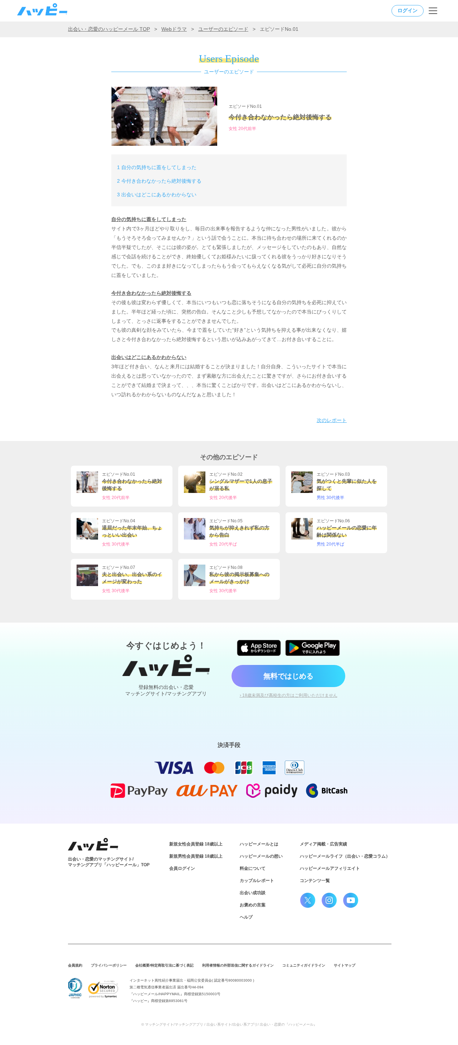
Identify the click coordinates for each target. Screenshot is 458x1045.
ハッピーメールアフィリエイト (330, 868)
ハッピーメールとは (259, 844)
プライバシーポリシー (109, 965)
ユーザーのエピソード (223, 29)
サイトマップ (344, 965)
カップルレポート (257, 880)
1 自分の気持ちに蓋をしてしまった (156, 167)
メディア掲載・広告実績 (323, 844)
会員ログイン (182, 868)
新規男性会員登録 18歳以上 (196, 856)
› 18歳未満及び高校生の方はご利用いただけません (288, 695)
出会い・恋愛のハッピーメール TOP (109, 29)
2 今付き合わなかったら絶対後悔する (159, 181)
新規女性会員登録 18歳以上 (196, 844)
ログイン (408, 10)
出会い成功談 (252, 892)
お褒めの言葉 (252, 904)
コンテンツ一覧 (315, 880)
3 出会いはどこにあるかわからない (156, 194)
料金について (252, 868)
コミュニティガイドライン (303, 965)
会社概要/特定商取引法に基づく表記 (164, 965)
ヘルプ (246, 917)
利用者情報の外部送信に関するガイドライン (238, 965)
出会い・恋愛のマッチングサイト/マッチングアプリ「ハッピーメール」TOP (109, 862)
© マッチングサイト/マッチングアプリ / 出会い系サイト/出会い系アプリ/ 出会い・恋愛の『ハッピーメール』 (229, 1024)
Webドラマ (174, 29)
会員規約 (75, 965)
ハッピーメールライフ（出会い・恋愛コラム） (345, 856)
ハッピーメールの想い (261, 856)
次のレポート (332, 420)
